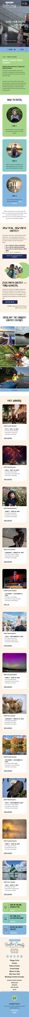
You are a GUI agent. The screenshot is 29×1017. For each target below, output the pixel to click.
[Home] (9, 5)
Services (14, 985)
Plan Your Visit (14, 974)
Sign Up (12, 910)
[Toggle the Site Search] (23, 3)
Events (14, 963)
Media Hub (14, 982)
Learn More (14, 1010)
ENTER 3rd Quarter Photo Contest (14, 256)
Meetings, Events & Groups (14, 977)
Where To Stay (14, 971)
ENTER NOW (9, 302)
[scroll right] (26, 49)
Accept (14, 1012)
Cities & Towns (14, 966)
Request (12, 921)
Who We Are (14, 987)
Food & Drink (14, 969)
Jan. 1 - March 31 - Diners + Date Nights (15, 245)
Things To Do (14, 960)
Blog (14, 989)
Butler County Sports (14, 980)
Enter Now (13, 932)
